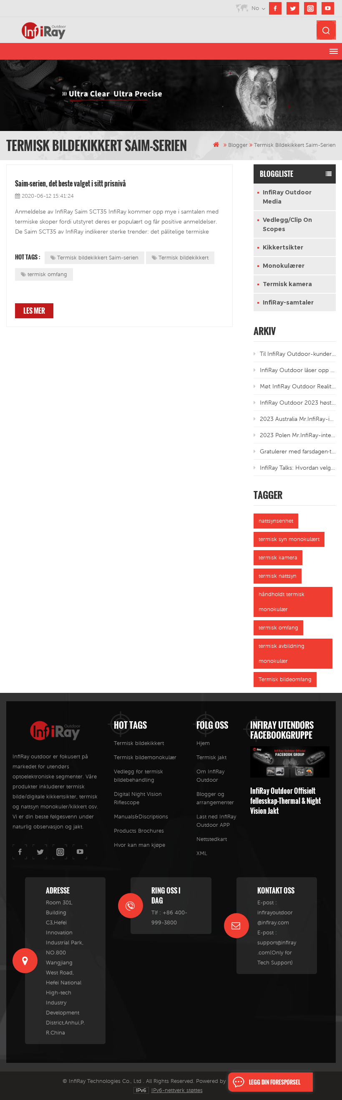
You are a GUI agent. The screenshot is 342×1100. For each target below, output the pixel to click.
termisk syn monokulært (289, 539)
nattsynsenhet (276, 521)
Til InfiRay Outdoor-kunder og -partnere (298, 353)
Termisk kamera (287, 284)
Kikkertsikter (283, 247)
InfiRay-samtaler (288, 302)
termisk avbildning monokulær (281, 653)
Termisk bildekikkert (183, 257)
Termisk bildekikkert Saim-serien (97, 257)
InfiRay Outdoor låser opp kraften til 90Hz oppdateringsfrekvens (298, 370)
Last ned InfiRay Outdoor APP (216, 820)
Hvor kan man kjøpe (139, 845)
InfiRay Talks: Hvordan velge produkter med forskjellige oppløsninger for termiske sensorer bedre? (298, 467)
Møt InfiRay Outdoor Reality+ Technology (298, 386)
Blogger (238, 145)
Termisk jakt (211, 757)
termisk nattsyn (278, 576)
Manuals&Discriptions (141, 816)
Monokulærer (283, 265)
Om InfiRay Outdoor (210, 775)
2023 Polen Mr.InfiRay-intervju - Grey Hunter (298, 435)
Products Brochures (139, 831)
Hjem (203, 743)
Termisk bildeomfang (285, 679)
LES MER (34, 311)
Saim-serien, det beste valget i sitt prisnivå (70, 184)
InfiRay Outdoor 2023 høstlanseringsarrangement (298, 402)
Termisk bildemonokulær (145, 757)
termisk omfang (47, 274)
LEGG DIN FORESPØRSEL (274, 1082)
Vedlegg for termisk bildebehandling (138, 775)
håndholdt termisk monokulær (281, 601)
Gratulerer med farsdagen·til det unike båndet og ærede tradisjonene (298, 451)
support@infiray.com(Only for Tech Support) (276, 952)
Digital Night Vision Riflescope (138, 798)
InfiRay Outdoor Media (287, 197)
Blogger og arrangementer (215, 798)
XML (201, 853)
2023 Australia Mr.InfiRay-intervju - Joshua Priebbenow (298, 418)
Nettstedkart (211, 839)
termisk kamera (278, 557)
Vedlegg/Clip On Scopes (287, 224)
